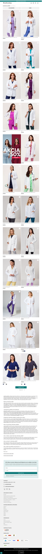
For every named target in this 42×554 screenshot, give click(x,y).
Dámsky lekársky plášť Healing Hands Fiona (10, 68)
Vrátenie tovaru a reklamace (8, 497)
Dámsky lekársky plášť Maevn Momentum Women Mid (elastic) (11, 255)
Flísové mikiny (6, 511)
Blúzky (5, 507)
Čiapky (5, 515)
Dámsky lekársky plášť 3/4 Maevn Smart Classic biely (11, 317)
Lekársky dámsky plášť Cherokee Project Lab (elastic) (30, 286)
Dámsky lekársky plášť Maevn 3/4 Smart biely (28, 348)
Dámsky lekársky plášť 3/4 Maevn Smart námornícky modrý (11, 381)
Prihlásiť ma (21, 473)
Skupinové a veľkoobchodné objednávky (10, 498)
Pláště (5, 514)
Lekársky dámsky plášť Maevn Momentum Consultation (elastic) (12, 223)
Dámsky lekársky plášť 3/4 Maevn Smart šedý (28, 380)
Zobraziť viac (21, 387)
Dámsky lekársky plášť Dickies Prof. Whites (28, 99)
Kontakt (5, 494)
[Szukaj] (35, 3)
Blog (4, 523)
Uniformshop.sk (26, 548)
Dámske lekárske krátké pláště (8, 453)
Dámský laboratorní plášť (25, 317)
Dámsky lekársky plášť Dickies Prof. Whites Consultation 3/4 (30, 131)
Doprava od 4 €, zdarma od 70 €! (21, 1)
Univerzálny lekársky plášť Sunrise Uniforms (10, 348)
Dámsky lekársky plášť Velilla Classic (9, 192)
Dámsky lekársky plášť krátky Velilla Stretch (28, 192)
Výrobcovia (5, 524)
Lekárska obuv (6, 510)
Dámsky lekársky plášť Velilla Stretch (27, 161)
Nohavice (5, 509)
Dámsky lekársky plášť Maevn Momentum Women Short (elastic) (30, 223)
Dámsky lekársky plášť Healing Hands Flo (9, 99)
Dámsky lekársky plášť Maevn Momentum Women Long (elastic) (30, 255)
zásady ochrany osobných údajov (26, 550)
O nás (4, 519)
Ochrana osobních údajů (8, 522)
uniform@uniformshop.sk (9, 486)
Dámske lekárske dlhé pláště (8, 455)
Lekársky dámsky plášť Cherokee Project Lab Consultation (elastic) (10, 287)
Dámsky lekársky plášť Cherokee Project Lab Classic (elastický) (29, 38)
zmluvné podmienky (35, 550)
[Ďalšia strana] (24, 390)
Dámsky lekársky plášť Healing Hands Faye (28, 68)
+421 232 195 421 (8, 484)
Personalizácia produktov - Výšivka (9, 499)
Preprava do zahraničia (7, 502)
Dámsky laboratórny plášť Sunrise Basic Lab (10, 37)
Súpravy (5, 506)
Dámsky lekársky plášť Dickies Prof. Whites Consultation (12, 130)
